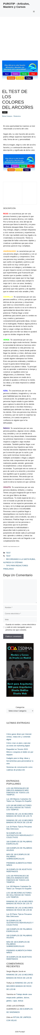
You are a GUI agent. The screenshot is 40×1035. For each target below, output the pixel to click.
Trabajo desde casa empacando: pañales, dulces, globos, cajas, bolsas (19, 997)
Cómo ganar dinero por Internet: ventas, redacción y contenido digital (19, 736)
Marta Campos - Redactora (11, 116)
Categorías (20, 707)
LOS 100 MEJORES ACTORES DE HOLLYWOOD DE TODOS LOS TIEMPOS (18, 807)
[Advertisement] (20, 37)
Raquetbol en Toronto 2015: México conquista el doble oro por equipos (19, 752)
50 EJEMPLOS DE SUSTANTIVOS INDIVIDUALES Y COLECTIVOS (19, 835)
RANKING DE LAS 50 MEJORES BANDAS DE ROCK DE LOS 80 (19, 986)
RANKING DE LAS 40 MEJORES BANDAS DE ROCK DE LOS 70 (19, 815)
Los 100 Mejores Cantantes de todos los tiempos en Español (18, 800)
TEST (4, 112)
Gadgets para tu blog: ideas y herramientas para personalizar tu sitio (19, 761)
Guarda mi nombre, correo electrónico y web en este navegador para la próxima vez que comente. (21, 627)
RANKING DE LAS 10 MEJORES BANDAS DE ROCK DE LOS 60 (19, 821)
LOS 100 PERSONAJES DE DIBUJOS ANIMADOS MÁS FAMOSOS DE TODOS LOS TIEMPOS (17, 791)
